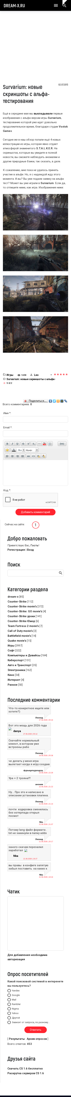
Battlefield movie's (19, 635)
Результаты (17, 1038)
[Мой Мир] (62, 400)
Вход (30, 549)
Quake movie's (17, 640)
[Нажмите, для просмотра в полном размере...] (35, 212)
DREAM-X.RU (14, 5)
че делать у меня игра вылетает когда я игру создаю (29, 762)
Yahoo (15, 1013)
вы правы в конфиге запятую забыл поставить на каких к (28, 867)
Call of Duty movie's (20, 631)
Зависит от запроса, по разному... (31, 1022)
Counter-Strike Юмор (21, 621)
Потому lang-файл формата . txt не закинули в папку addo (28, 831)
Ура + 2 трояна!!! (20, 778)
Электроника (16, 670)
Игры (10, 375)
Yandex (15, 990)
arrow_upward (63, 1088)
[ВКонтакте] (50, 400)
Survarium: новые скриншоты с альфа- (31, 379)
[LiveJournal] (66, 400)
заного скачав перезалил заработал (26, 848)
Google (16, 995)
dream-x (13, 596)
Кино (11, 675)
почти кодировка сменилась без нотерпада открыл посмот (29, 812)
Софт (11, 650)
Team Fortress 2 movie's (23, 626)
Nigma (15, 1008)
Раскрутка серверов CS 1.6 (25, 1073)
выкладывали (43, 113)
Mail (14, 999)
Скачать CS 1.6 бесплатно (25, 1068)
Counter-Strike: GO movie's (25, 611)
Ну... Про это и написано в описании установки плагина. (29, 794)
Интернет (14, 679)
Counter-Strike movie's (22, 606)
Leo (36, 375)
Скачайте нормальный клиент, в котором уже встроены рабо (24, 744)
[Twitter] (54, 400)
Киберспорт (16, 660)
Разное (12, 684)
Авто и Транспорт (19, 665)
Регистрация (16, 549)
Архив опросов (37, 1038)
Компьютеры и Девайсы (24, 655)
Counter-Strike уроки (21, 616)
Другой (16, 1017)
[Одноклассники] (58, 400)
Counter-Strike (17, 601)
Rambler (16, 1004)
